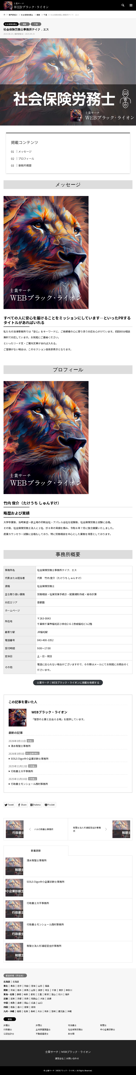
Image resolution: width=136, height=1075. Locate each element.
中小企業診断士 (32, 753)
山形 (40, 985)
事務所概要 (25, 165)
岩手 (19, 985)
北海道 (7, 981)
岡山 (26, 1002)
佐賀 (26, 1011)
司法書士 (72, 1025)
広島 (33, 1002)
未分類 (71, 1033)
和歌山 (34, 998)
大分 (40, 1011)
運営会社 (59, 1058)
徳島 (12, 1006)
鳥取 (12, 1002)
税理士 (30, 741)
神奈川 (69, 989)
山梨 (33, 989)
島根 (19, 1002)
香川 (19, 1006)
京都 (19, 998)
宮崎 (53, 1011)
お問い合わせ (72, 1058)
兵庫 (49, 998)
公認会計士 (9, 1033)
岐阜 (26, 994)
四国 (6, 1006)
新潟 (46, 994)
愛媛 (26, 1006)
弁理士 (39, 1025)
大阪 (42, 998)
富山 (53, 994)
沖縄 (69, 1011)
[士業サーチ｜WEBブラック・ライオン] (26, 5)
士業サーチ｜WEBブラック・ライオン (68, 1051)
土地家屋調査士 (43, 1029)
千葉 (36, 24)
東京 (61, 989)
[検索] (122, 5)
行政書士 (32, 766)
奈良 (26, 998)
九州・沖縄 (9, 1011)
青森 (12, 985)
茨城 (12, 989)
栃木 (19, 989)
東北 (6, 985)
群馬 (26, 989)
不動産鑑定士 (42, 1033)
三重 (40, 994)
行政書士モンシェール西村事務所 (29, 784)
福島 (47, 985)
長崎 (33, 1011)
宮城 (33, 985)
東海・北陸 (9, 994)
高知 (33, 1006)
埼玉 (47, 989)
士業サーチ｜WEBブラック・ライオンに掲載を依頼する (68, 682)
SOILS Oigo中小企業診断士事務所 (30, 758)
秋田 (26, 985)
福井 (67, 994)
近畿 (6, 998)
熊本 (46, 1011)
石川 (60, 994)
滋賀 (12, 998)
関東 (24, 24)
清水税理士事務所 (21, 746)
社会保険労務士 (11, 24)
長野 (40, 989)
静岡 (19, 994)
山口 (40, 1002)
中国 (6, 1002)
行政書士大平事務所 (22, 771)
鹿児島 (61, 1011)
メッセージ (25, 151)
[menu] (130, 5)
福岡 (19, 1011)
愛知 (33, 994)
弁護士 (7, 1025)
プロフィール (26, 158)
